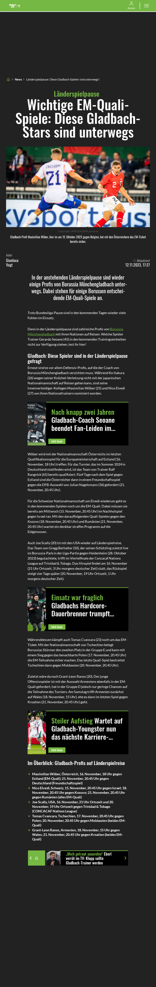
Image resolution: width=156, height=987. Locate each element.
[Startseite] (8, 79)
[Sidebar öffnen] (146, 5)
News (18, 79)
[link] (15, 5)
